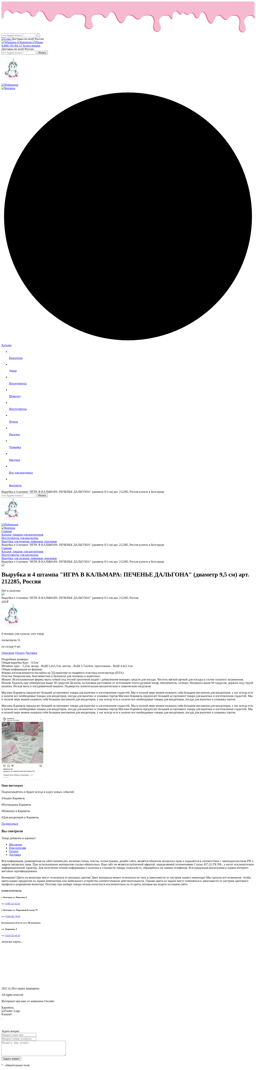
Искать (42, 52)
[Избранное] (9, 84)
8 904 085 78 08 (12, 916)
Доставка (31, 652)
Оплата (20, 652)
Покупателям (17, 847)
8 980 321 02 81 (12, 904)
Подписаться (9, 823)
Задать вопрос (31, 45)
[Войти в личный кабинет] (11, 81)
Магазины (15, 844)
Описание (7, 652)
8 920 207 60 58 (12, 936)
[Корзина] (8, 88)
